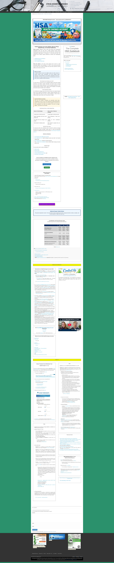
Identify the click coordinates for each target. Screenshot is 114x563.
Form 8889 (39, 464)
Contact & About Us (60, 553)
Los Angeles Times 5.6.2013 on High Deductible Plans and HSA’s (69, 449)
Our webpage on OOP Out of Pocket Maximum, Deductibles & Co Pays (70, 450)
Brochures (67, 63)
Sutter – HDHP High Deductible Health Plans (41, 196)
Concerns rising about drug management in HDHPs (67, 441)
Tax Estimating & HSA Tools (65, 480)
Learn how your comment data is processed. (49, 531)
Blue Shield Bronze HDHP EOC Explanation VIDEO (42, 197)
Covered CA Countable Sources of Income (43, 281)
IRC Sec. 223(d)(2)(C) (67, 393)
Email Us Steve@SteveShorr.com (69, 275)
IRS (49, 304)
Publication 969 (44, 441)
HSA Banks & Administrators (69, 68)
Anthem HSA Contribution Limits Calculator (41, 250)
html (75, 456)
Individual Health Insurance (35, 553)
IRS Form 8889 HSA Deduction (69, 69)
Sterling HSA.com (37, 343)
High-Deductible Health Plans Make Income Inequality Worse (68, 438)
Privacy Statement (75, 559)
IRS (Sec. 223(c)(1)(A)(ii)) (50, 447)
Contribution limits (68, 65)
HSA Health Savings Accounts (76, 55)
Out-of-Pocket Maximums (39, 151)
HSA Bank (44, 276)
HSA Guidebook (44, 291)
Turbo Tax (62, 471)
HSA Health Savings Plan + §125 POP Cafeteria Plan (73, 97)
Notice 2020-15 (63, 447)
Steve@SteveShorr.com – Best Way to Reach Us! (57, 6)
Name (33, 523)
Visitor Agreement (70, 559)
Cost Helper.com (37, 418)
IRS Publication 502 (38, 140)
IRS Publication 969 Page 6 (39, 256)
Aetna (51, 302)
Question (33, 512)
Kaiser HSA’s (36, 347)
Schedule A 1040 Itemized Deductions (66, 472)
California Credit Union (38, 350)
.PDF (49, 312)
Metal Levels (37, 149)
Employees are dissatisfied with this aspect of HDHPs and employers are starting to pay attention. (70, 442)
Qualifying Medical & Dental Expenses (71, 64)
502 (37, 313)
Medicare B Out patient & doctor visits (66, 419)
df (72, 456)
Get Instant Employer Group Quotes (47, 204)
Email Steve (47, 167)
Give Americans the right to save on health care (66, 446)
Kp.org (45, 390)
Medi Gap (45, 553)
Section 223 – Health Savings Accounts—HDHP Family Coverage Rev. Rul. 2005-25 (46, 481)
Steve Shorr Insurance (57, 4)
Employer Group (41, 553)
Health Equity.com (72, 427)
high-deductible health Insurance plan (49, 272)
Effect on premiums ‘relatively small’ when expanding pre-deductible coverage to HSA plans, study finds (70, 444)
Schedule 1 (44, 331)
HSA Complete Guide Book (39, 61)
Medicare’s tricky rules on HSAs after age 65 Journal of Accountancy (46, 485)
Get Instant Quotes (47, 164)
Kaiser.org (44, 198)
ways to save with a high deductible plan (51, 176)
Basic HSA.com (37, 338)
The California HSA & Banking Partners (42, 180)
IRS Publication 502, (40, 302)
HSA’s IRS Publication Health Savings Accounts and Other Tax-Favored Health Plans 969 (70, 478)
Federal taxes (40, 271)
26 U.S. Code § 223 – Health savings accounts (41, 254)
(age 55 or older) (44, 248)
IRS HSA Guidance (38, 59)
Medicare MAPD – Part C (49, 553)
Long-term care (64, 415)
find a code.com (38, 380)
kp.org (47, 365)
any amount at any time (45, 295)
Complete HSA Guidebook (41, 141)
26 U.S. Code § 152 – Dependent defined (41, 497)
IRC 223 (46, 270)
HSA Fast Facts (38, 179)
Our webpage (39, 278)
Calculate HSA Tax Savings (40, 251)
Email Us (50, 540)
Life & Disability (55, 553)
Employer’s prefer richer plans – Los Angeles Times (46, 314)
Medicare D (62, 421)
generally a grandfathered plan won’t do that (43, 284)
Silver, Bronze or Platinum (51, 285)
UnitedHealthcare (37, 190)
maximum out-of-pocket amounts (41, 257)
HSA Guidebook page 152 (38, 255)
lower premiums (59, 19)
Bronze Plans (37, 150)
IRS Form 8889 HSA (41, 486)
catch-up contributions (38, 248)
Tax (65, 19)
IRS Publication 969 (47, 312)
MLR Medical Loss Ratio (46, 287)
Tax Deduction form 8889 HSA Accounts (42, 136)
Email (33, 526)
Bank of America (37, 349)
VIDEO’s (37, 345)
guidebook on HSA (69, 401)
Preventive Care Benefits (39, 154)
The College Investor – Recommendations (40, 348)
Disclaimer (66, 559)
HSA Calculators (68, 66)
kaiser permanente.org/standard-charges (41, 381)
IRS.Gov (75, 460)
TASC (35, 352)
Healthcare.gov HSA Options (40, 58)
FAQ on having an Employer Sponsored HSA (47, 313)
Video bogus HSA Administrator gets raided (41, 354)
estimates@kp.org (52, 419)
